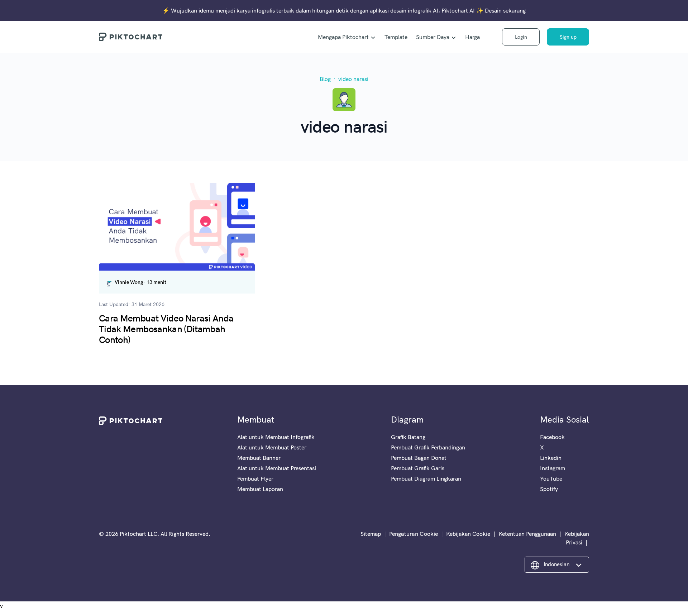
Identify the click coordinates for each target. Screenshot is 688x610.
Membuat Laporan (260, 488)
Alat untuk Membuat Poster (271, 447)
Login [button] (521, 37)
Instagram (552, 468)
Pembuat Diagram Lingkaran (426, 478)
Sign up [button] (568, 37)
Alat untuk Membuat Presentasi (276, 468)
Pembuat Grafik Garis (417, 468)
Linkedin (551, 457)
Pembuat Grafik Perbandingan (428, 447)
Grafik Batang (408, 436)
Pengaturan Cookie (413, 533)
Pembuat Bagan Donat (418, 457)
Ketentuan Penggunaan (527, 533)
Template (395, 36)
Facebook (552, 436)
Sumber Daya (432, 36)
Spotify (549, 488)
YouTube (551, 478)
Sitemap (370, 533)
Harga (472, 36)
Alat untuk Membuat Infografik (276, 436)
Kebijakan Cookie (468, 533)
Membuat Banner (259, 457)
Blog (325, 78)
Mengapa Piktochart (343, 36)
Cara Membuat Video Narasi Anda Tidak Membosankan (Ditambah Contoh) (166, 328)
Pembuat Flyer (255, 478)
